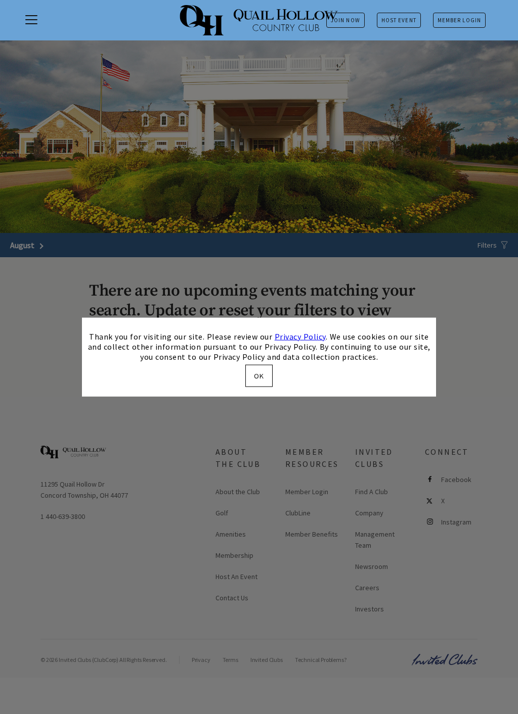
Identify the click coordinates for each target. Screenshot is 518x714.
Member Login (459, 20)
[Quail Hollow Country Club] (259, 20)
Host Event (398, 20)
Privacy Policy (300, 336)
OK (259, 375)
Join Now (345, 20)
